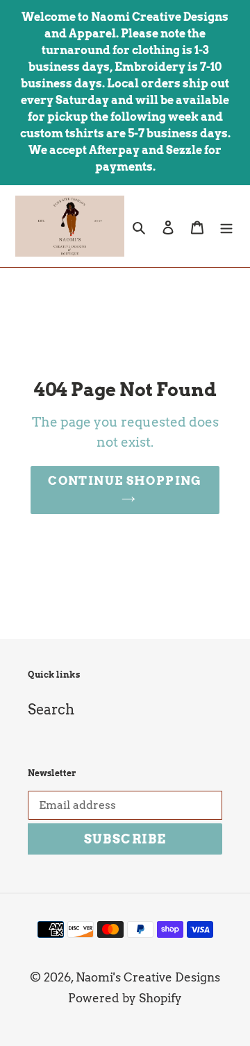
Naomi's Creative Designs (148, 977)
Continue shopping (124, 481)
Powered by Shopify (125, 998)
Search (51, 709)
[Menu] (226, 226)
